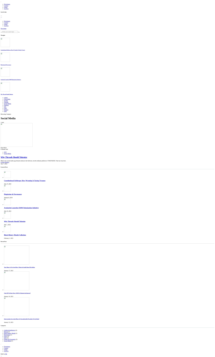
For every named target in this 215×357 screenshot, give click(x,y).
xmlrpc (6, 97)
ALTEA (6, 9)
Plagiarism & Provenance (6, 64)
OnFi (5, 108)
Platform (6, 105)
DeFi (5, 111)
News (5, 336)
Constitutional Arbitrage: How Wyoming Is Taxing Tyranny (13, 50)
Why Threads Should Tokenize (7, 94)
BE (6, 354)
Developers (7, 4)
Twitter (6, 100)
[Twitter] (1, 15)
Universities (7, 99)
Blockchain (7, 335)
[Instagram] (1, 17)
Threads (6, 102)
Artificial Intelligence (9, 330)
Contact (6, 5)
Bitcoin (6, 332)
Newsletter (3, 28)
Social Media (7, 103)
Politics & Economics (9, 339)
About (5, 7)
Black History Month (9, 333)
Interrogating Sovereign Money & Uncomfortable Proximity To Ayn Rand (21, 319)
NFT (5, 152)
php (5, 106)
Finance (6, 109)
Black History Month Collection (15, 235)
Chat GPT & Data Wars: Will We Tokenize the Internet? (17, 293)
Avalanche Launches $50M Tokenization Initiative (11, 79)
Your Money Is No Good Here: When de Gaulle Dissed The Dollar (19, 267)
